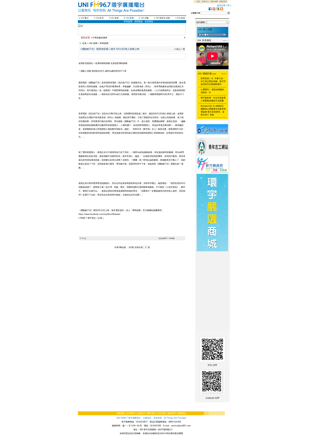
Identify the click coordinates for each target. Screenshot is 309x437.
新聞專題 (138, 21)
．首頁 (197, 1)
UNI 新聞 (93, 43)
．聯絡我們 (222, 1)
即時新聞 (128, 21)
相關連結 (182, 413)
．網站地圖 (213, 1)
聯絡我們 (171, 413)
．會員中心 (204, 1)
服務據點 (121, 413)
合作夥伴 (131, 413)
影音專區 (149, 21)
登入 (229, 5)
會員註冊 (221, 5)
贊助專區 (151, 413)
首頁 (84, 43)
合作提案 (161, 413)
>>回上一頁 (179, 49)
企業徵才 (141, 413)
